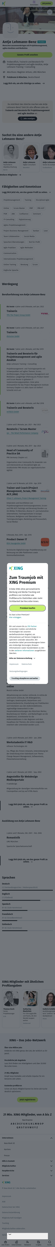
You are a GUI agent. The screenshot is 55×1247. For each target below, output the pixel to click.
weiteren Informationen (24, 651)
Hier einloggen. (15, 617)
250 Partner (32, 626)
